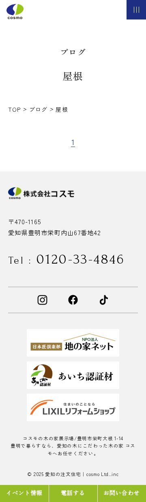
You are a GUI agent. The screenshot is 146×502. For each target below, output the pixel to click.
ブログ (39, 109)
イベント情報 (24, 492)
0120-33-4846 (66, 259)
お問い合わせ (121, 492)
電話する (73, 492)
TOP (15, 109)
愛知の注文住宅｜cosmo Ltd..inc (81, 474)
